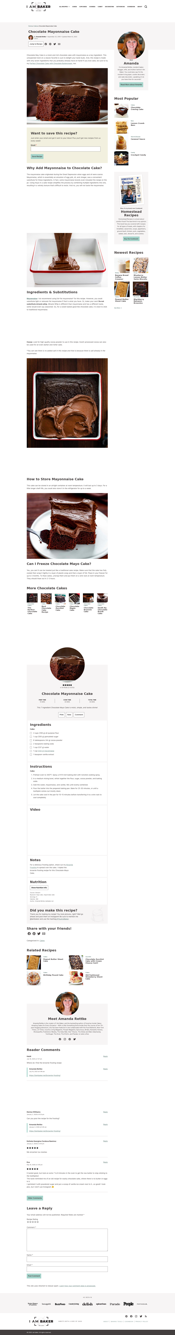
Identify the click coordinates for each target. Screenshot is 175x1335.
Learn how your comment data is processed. (77, 1286)
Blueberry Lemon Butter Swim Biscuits (140, 277)
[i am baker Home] (38, 7)
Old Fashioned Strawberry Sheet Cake (93, 977)
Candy (100, 6)
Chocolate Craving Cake (137, 108)
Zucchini (88, 956)
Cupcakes (83, 6)
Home (30, 26)
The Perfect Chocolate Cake (32, 610)
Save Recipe (37, 156)
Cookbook (131, 6)
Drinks (117, 272)
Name (30, 1255)
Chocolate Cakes (31, 604)
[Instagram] (136, 1316)
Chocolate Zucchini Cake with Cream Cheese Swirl (94, 961)
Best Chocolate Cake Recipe (46, 609)
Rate (69, 715)
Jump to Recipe (36, 44)
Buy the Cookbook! (131, 239)
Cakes (74, 6)
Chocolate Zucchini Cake (60, 608)
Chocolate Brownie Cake (88, 610)
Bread (135, 272)
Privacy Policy (142, 1321)
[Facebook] (131, 1316)
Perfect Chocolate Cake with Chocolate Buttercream (51, 63)
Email (34, 145)
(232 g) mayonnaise (46, 751)
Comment (79, 715)
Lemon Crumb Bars (137, 124)
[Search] (145, 6)
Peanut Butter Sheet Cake (53, 960)
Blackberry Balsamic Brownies (139, 301)
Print (61, 715)
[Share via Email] (59, 44)
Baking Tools (117, 1321)
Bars (132, 121)
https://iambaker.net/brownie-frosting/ (44, 1075)
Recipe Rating (32, 1219)
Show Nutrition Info (39, 888)
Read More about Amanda (131, 85)
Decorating (109, 6)
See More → (118, 308)
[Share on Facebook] (46, 44)
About (139, 6)
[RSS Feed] (145, 1316)
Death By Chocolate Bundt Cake (102, 610)
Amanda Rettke (41, 36)
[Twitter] (141, 1316)
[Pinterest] (126, 1316)
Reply (105, 1056)
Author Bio (120, 6)
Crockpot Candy (138, 155)
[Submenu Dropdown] (69, 6)
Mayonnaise (32, 299)
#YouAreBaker (63, 919)
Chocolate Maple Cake (74, 608)
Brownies (137, 296)
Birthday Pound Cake (53, 975)
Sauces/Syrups (135, 136)
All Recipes (63, 6)
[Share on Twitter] (54, 44)
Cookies (92, 6)
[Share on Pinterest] (50, 44)
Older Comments (35, 1198)
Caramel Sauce (138, 139)
